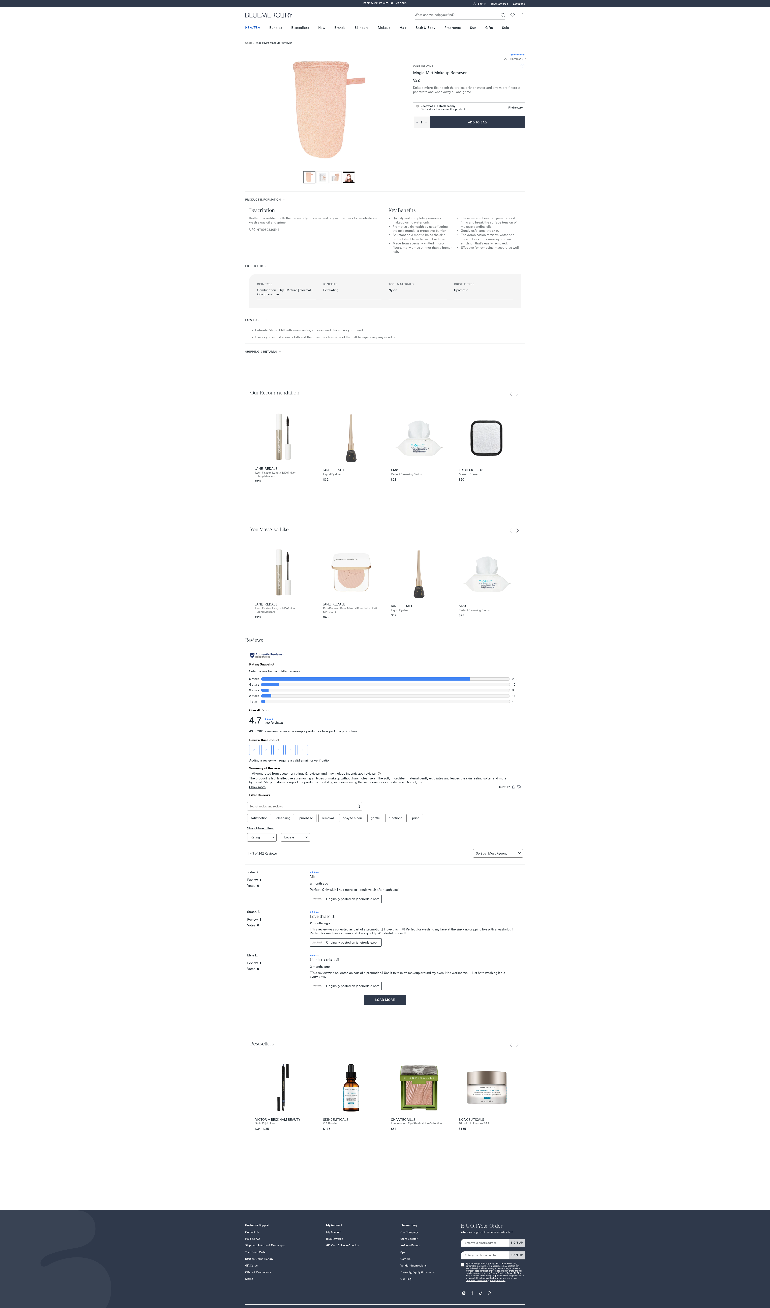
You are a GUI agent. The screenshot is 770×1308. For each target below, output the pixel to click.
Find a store (515, 107)
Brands (340, 28)
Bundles (275, 28)
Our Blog (405, 1279)
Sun (473, 28)
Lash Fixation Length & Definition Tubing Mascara (275, 474)
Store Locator (409, 1239)
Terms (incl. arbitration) (477, 1280)
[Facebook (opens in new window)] (472, 1292)
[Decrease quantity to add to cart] (415, 122)
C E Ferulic (330, 1123)
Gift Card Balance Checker (343, 1245)
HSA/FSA (252, 28)
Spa (402, 1252)
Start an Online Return (259, 1259)
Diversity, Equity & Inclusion (417, 1272)
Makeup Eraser (468, 474)
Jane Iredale (423, 65)
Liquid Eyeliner (332, 474)
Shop (248, 42)
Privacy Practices (498, 1273)
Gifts (489, 28)
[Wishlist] (512, 15)
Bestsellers (300, 28)
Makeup (384, 28)
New (321, 28)
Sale (505, 28)
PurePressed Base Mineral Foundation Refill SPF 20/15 (350, 610)
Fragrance (452, 28)
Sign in (482, 3)
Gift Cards (251, 1265)
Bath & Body (425, 28)
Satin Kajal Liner (265, 1123)
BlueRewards (499, 3)
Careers (405, 1259)
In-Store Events (410, 1245)
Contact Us (252, 1232)
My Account (333, 1232)
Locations (519, 3)
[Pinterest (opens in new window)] (489, 1292)
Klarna (249, 1279)
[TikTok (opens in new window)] (481, 1292)
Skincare (362, 28)
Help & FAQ (252, 1239)
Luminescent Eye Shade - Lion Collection (416, 1123)
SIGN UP (517, 1242)
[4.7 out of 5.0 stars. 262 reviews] (518, 55)
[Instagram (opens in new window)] (464, 1292)
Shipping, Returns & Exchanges (265, 1245)
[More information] (524, 59)
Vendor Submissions (413, 1265)
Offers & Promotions (258, 1272)
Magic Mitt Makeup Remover (274, 42)
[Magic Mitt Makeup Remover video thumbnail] (349, 177)
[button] (522, 15)
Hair (403, 28)
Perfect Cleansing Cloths (406, 474)
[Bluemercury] (269, 15)
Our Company (409, 1232)
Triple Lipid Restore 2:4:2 (474, 1123)
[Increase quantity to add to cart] (427, 122)
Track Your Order (256, 1252)
